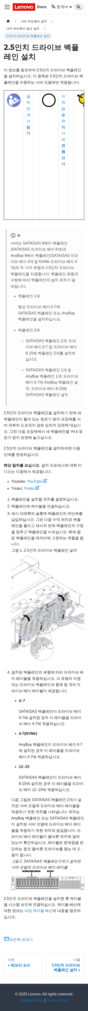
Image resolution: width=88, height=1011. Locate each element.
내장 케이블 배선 (38, 911)
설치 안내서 (28, 114)
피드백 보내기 (21, 940)
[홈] (8, 21)
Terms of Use (57, 1000)
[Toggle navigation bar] (7, 6)
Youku (29, 488)
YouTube (34, 481)
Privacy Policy (32, 1000)
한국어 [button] (62, 7)
